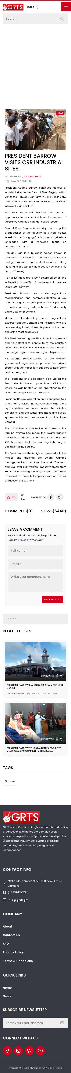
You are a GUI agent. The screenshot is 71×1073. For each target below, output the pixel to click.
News (7, 996)
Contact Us (11, 935)
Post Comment (52, 599)
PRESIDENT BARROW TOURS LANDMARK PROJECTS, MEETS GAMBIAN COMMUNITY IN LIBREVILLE (34, 749)
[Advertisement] (35, 61)
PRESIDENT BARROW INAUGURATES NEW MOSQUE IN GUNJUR (35, 686)
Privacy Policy (13, 952)
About (7, 926)
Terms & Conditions (18, 961)
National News (16, 693)
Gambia (10, 781)
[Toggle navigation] (66, 6)
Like (13, 497)
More (31, 7)
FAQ (6, 944)
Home (7, 988)
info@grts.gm (18, 900)
